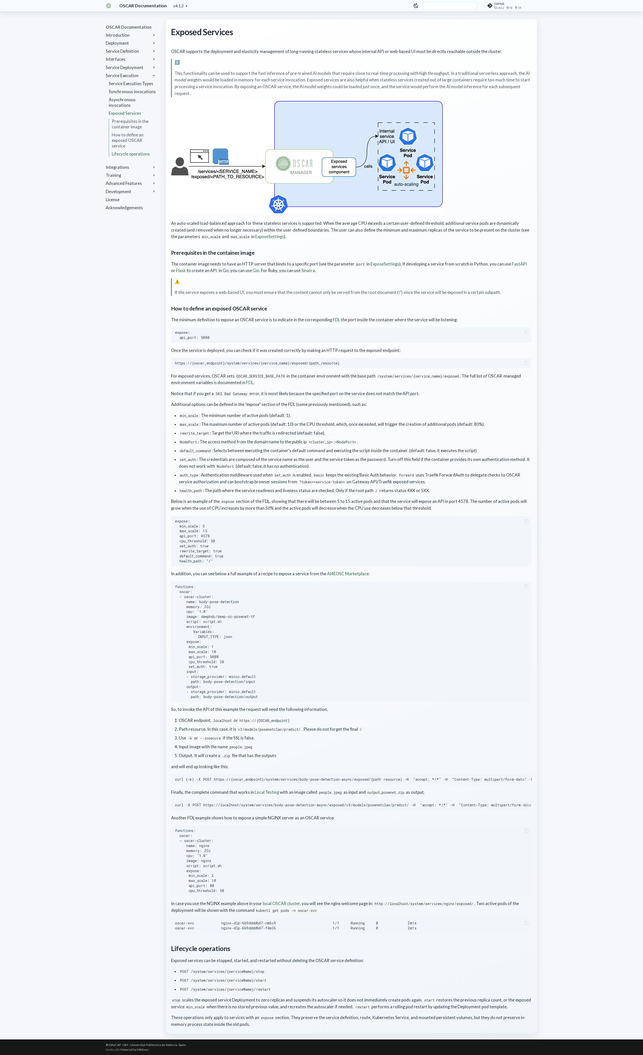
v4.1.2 (178, 6)
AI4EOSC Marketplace (348, 573)
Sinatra (308, 270)
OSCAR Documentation (128, 27)
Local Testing (267, 792)
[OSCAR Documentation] (109, 6)
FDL (336, 319)
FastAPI (519, 264)
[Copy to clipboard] (526, 332)
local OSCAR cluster (281, 903)
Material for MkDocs (135, 1049)
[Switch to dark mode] (416, 6)
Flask (181, 270)
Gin (256, 270)
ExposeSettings (269, 236)
